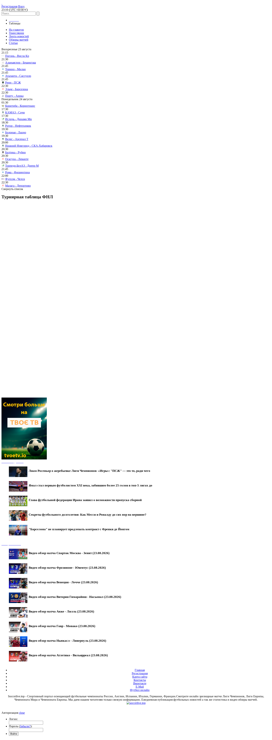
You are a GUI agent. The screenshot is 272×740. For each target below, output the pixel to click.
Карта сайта (139, 676)
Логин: (13, 719)
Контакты (140, 680)
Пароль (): (20, 726)
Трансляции (16, 33)
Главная (140, 670)
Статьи (13, 43)
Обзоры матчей (18, 39)
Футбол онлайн (140, 690)
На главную (16, 29)
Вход (21, 6)
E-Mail (140, 686)
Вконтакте (139, 683)
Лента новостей (19, 36)
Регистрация (9, 6)
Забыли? (25, 726)
